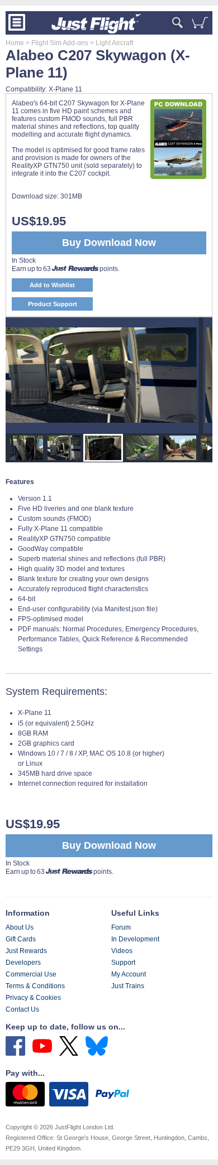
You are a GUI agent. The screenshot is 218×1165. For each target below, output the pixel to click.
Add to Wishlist (52, 285)
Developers (23, 962)
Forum (121, 927)
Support (123, 962)
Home (15, 43)
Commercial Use (31, 974)
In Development (135, 939)
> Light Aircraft (110, 43)
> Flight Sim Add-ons (56, 43)
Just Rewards (26, 951)
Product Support (52, 304)
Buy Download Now (109, 845)
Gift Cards (21, 939)
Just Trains (127, 986)
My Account (128, 974)
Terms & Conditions (35, 986)
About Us (20, 927)
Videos (121, 951)
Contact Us (22, 1009)
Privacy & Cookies (33, 998)
